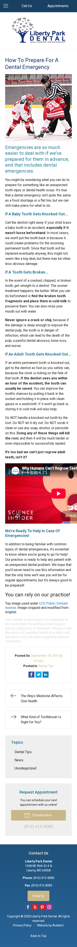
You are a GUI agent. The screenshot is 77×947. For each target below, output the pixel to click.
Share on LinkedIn (46, 675)
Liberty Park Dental (44, 916)
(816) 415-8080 (43, 878)
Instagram (49, 907)
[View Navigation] (7, 6)
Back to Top (38, 936)
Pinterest (42, 907)
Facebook (28, 907)
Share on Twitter (38, 675)
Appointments (57, 6)
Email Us (38, 896)
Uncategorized (25, 768)
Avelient (58, 925)
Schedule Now (42, 815)
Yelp (35, 907)
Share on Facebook (31, 675)
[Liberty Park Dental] (38, 30)
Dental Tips (46, 666)
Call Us (27, 6)
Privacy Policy (22, 925)
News (19, 760)
